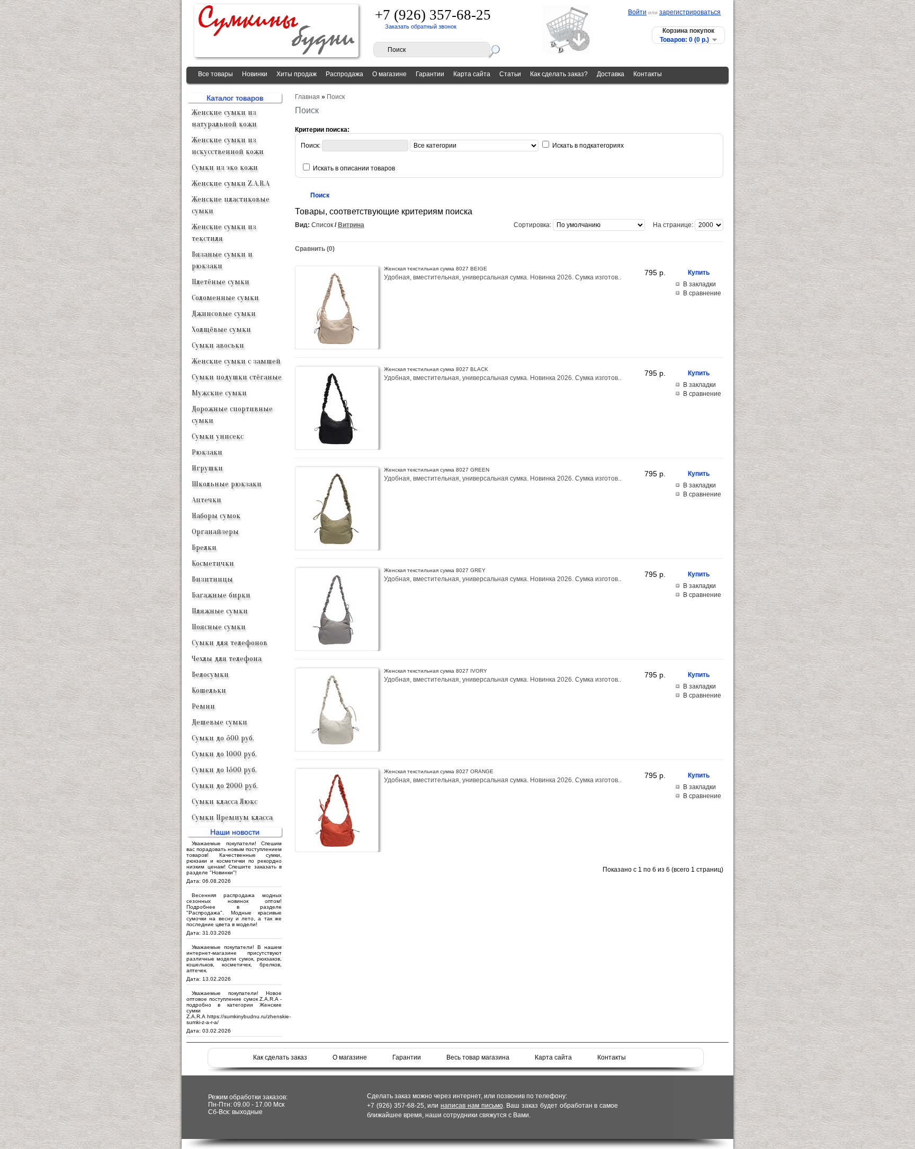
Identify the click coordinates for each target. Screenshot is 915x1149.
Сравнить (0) (315, 248)
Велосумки (210, 674)
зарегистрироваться (690, 12)
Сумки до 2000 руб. (225, 785)
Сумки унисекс (218, 436)
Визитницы (212, 579)
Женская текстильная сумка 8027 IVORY (435, 671)
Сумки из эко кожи (225, 167)
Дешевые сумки (219, 722)
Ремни (203, 706)
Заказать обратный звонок (420, 26)
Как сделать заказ (280, 1057)
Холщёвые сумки (221, 329)
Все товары (215, 74)
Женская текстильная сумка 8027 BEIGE (435, 269)
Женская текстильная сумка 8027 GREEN (436, 470)
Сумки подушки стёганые (237, 377)
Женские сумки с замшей (236, 361)
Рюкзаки (207, 452)
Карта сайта (471, 74)
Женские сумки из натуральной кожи (224, 118)
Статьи (510, 74)
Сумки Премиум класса (232, 817)
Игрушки (207, 468)
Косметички (213, 563)
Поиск (336, 97)
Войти (637, 12)
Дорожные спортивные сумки (232, 414)
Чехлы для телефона (227, 658)
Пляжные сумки (220, 611)
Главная (307, 97)
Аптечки (206, 499)
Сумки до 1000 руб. (224, 753)
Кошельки (209, 690)
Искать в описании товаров (354, 168)
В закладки (699, 284)
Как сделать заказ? (559, 74)
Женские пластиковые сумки (231, 205)
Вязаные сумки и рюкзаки (222, 260)
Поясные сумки (219, 626)
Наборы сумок (216, 515)
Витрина (351, 225)
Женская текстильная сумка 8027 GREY (435, 570)
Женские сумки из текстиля (224, 232)
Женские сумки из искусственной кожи (228, 145)
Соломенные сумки (225, 297)
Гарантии (430, 74)
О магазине (389, 74)
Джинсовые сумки (224, 313)
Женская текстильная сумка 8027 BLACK (436, 369)
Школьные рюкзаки (227, 483)
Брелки (204, 547)
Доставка (610, 74)
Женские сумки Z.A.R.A (231, 183)
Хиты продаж (296, 74)
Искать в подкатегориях (588, 145)
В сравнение (702, 293)
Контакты (647, 74)
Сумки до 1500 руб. (224, 769)
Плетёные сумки (220, 281)
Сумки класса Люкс (224, 801)
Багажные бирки (221, 595)
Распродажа (344, 74)
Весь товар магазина (477, 1057)
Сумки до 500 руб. (223, 738)
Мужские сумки (219, 392)
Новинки (254, 74)
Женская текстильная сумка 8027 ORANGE (439, 771)
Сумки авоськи (218, 345)
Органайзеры (215, 531)
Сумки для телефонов (229, 642)
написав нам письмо (472, 1105)
